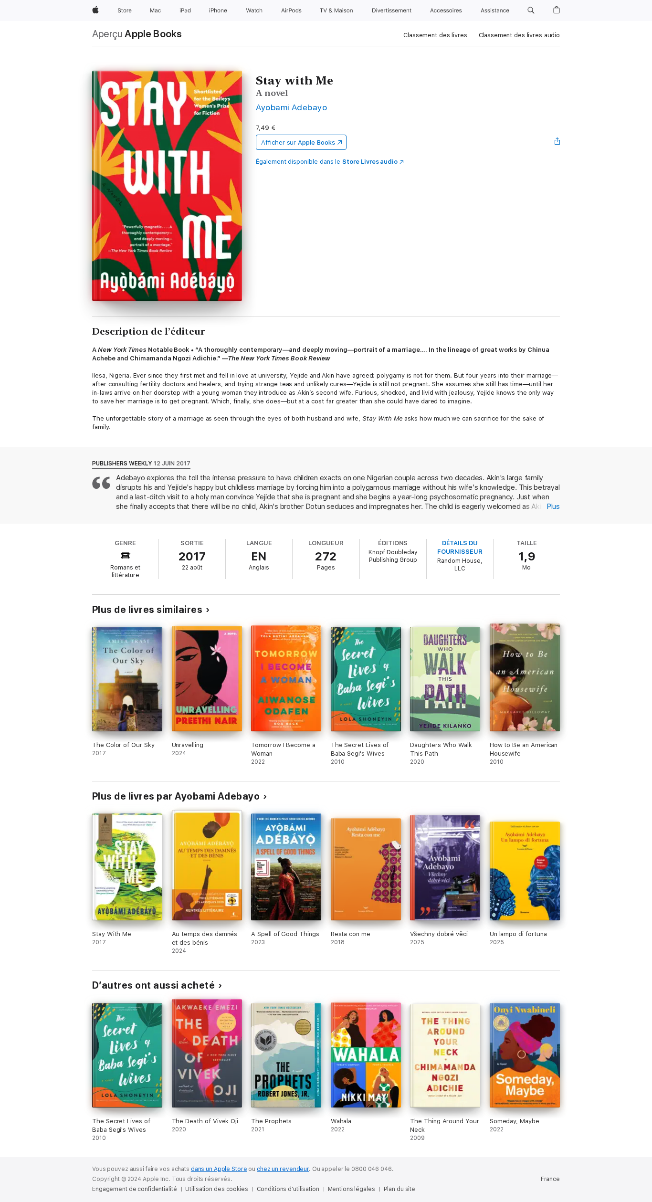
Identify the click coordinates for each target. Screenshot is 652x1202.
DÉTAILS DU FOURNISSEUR (460, 547)
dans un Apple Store (219, 1169)
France (550, 1179)
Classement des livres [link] (435, 35)
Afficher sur (298, 142)
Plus (553, 506)
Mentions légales (351, 1189)
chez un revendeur (283, 1169)
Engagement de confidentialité (134, 1189)
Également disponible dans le (327, 161)
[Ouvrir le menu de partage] (557, 142)
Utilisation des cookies (216, 1189)
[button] (531, 10)
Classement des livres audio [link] (519, 35)
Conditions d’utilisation (288, 1189)
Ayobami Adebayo (291, 107)
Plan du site (400, 1189)
